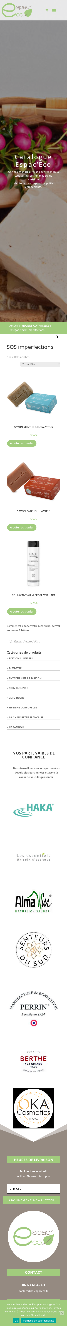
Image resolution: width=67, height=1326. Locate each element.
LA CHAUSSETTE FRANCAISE (26, 717)
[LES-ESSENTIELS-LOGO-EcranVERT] (33, 876)
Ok (16, 1320)
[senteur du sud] (33, 969)
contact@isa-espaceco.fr (33, 1291)
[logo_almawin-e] (33, 922)
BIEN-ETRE (15, 668)
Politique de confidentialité (38, 1320)
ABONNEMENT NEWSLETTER (31, 1200)
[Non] (62, 1313)
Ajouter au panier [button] (22, 443)
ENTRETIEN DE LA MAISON (25, 678)
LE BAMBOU (16, 727)
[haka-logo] (33, 829)
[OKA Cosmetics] (33, 1127)
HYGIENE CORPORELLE (23, 707)
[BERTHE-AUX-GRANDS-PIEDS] (33, 1081)
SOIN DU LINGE (18, 688)
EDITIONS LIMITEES (21, 658)
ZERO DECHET (17, 697)
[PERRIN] (33, 1034)
